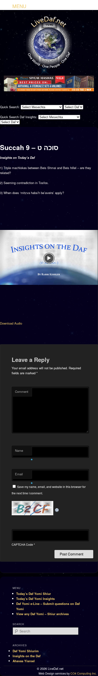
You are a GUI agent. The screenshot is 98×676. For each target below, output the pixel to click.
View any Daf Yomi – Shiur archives (42, 614)
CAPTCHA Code (22, 544)
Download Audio (11, 323)
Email (23, 475)
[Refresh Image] (57, 506)
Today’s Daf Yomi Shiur (33, 593)
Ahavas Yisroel (24, 661)
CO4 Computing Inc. (83, 673)
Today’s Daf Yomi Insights (35, 598)
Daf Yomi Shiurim (26, 651)
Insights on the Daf (26, 656)
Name (23, 451)
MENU (19, 6)
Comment (21, 391)
